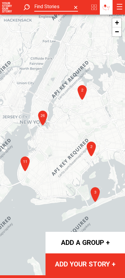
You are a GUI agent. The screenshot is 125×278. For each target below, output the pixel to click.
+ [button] (117, 22)
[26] (44, 127)
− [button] (117, 32)
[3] (97, 204)
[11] (27, 173)
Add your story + (85, 264)
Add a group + (85, 242)
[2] (93, 158)
